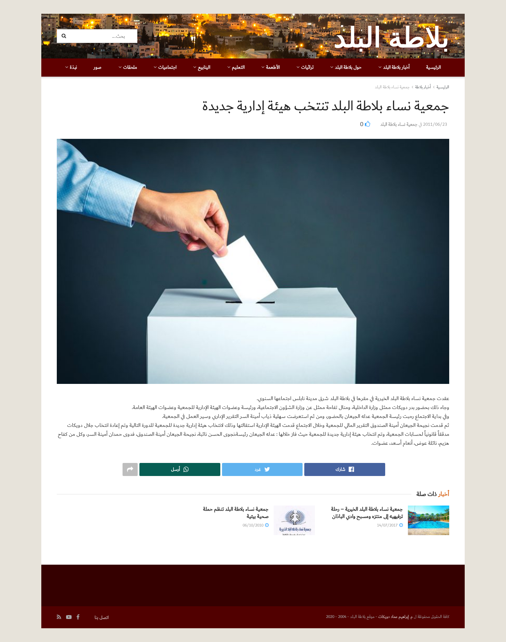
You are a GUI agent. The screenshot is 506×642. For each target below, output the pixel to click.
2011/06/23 (435, 124)
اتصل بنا (102, 617)
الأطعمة (273, 67)
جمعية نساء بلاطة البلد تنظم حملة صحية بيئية (235, 513)
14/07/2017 (388, 525)
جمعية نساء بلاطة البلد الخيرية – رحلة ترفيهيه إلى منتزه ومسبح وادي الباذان (367, 513)
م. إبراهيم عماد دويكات (395, 616)
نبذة (73, 67)
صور (98, 67)
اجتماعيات (167, 67)
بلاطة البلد (391, 36)
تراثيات (307, 67)
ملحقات (130, 67)
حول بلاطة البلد (348, 67)
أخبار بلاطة (423, 87)
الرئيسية (433, 67)
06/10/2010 (253, 525)
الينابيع (204, 67)
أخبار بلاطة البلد (396, 67)
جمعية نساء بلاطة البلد (392, 87)
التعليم (238, 67)
